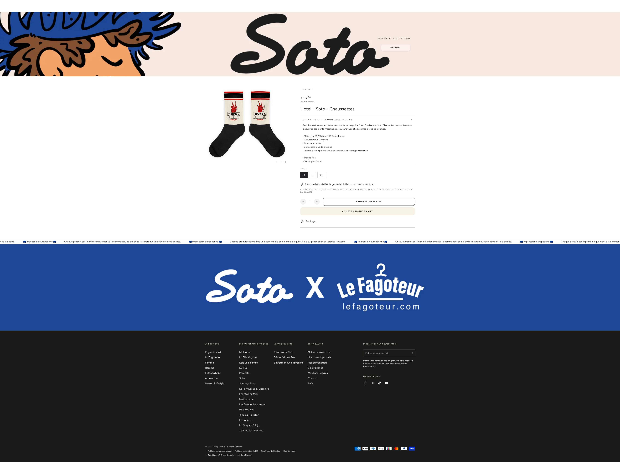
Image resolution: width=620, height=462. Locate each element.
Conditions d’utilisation (270, 451)
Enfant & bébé (213, 372)
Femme (209, 362)
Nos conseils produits (319, 357)
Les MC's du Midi (248, 393)
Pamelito (244, 372)
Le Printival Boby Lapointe (254, 388)
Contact (312, 378)
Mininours (244, 352)
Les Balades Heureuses (252, 404)
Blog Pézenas (315, 367)
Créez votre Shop (283, 352)
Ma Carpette (246, 399)
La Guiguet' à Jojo (249, 425)
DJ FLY (243, 367)
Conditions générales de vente (221, 455)
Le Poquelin (245, 420)
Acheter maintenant (357, 211)
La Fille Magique (248, 357)
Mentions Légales (318, 372)
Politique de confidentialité (246, 451)
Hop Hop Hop (246, 409)
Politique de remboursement (220, 451)
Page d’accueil (213, 352)
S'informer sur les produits (288, 362)
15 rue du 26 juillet (249, 414)
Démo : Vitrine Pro (284, 357)
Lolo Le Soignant (248, 362)
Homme (209, 367)
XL (323, 176)
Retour (395, 47)
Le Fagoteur (217, 446)
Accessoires (211, 378)
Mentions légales (244, 455)
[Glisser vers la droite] (285, 162)
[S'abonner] (413, 353)
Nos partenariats (317, 362)
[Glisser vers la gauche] (277, 162)
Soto (242, 378)
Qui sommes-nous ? (319, 352)
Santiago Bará (247, 383)
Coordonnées (289, 451)
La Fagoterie (212, 357)
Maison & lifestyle (214, 383)
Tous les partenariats (251, 430)
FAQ (310, 383)
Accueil (306, 89)
